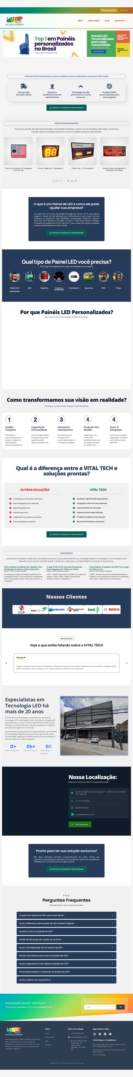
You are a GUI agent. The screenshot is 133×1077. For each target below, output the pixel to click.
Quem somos (49, 1037)
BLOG (107, 21)
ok (121, 1007)
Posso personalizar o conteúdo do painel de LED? (44, 971)
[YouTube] (110, 1034)
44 (75, 181)
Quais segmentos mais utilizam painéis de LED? (43, 963)
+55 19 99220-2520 (77, 1033)
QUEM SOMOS (94, 21)
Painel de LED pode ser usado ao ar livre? (40, 939)
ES (127, 10)
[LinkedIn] (105, 1034)
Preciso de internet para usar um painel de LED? (43, 955)
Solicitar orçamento (109, 10)
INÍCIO (80, 21)
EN (124, 10)
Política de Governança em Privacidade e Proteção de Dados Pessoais (109, 1051)
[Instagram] (94, 1034)
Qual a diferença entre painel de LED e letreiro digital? (46, 923)
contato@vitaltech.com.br (79, 1037)
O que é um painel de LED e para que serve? (41, 915)
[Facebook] (100, 1034)
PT (121, 10)
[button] (6, 663)
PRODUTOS (119, 21)
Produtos (48, 1045)
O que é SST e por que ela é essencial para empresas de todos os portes (64, 568)
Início (47, 1033)
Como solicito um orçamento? (35, 979)
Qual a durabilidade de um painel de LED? (41, 947)
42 (68, 181)
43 (72, 181)
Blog (46, 1041)
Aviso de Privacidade (99, 1055)
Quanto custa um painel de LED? (36, 931)
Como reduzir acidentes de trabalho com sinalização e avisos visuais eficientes (23, 568)
